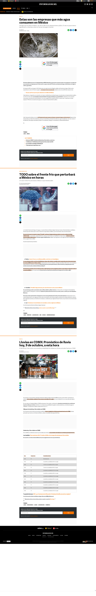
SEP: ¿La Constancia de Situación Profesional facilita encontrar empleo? (52, 494)
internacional (38, 535)
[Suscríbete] (90, 0)
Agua (25, 133)
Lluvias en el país (41, 504)
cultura (61, 535)
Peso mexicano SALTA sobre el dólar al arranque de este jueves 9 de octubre (49, 435)
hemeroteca (44, 536)
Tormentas (48, 504)
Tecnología (49, 535)
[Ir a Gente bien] (55, 527)
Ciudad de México (30, 504)
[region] (48, 594)
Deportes (44, 535)
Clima (25, 504)
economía (66, 535)
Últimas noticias (7, 8)
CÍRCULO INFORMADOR (28, 11)
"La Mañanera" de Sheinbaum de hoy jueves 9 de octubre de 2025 (39, 141)
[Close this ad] (95, 590)
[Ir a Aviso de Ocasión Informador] (5, 0)
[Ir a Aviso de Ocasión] (41, 527)
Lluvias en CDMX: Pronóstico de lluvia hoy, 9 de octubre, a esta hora (40, 140)
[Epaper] (83, 0)
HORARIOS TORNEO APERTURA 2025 (13, 11)
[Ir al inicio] (15, 4)
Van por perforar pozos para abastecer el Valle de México (40, 92)
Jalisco (14, 8)
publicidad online (51, 536)
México (18, 8)
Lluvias (35, 504)
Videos (24, 8)
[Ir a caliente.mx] (78, 0)
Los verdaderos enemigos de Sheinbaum (34, 143)
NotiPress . (22, 29)
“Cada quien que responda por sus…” (33, 145)
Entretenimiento (56, 535)
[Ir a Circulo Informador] (10, 0)
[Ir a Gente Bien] (16, 0)
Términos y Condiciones (34, 158)
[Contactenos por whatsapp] (92, 4)
